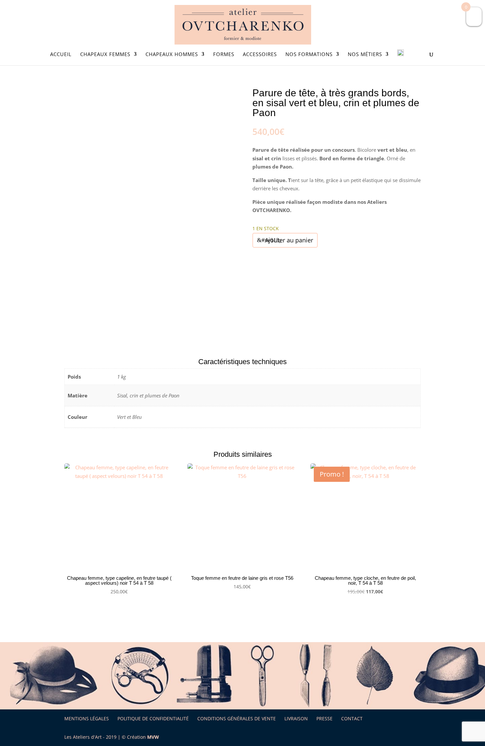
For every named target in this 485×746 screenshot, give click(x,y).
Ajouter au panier (289, 240)
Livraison (296, 718)
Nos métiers (365, 54)
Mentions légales (86, 718)
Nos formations (309, 54)
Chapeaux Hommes (172, 54)
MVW (153, 737)
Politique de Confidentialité (153, 718)
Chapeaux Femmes (105, 54)
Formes (223, 54)
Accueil (61, 54)
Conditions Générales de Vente (236, 718)
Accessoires (260, 54)
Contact (352, 718)
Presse (324, 718)
